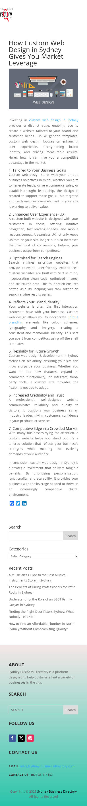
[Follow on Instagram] (30, 738)
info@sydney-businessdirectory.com (47, 766)
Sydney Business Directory (57, 791)
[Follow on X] (21, 738)
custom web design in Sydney (53, 120)
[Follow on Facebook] (12, 738)
